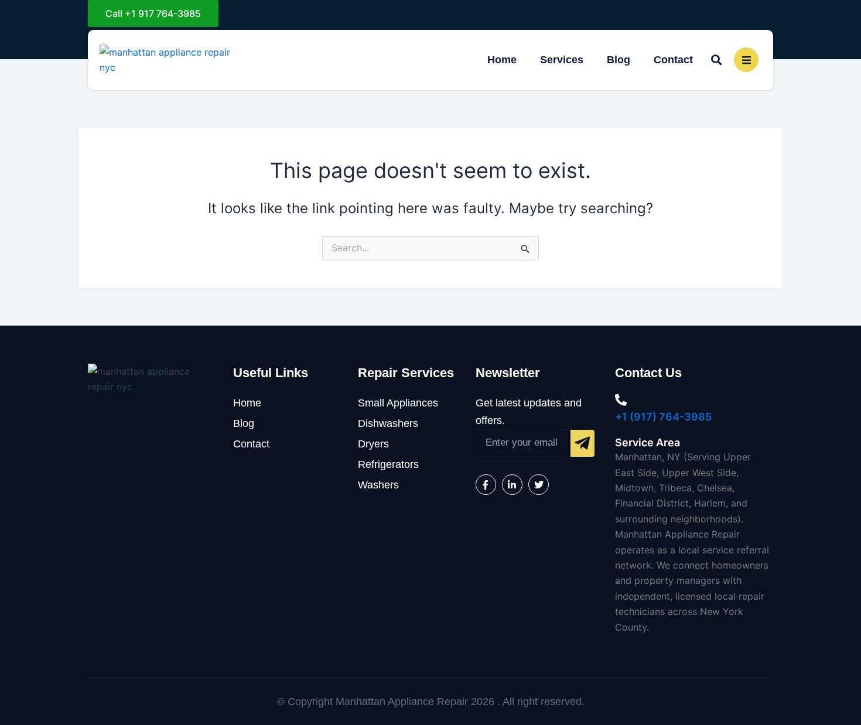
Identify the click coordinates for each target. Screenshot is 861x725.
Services (561, 60)
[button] (716, 60)
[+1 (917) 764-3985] (621, 400)
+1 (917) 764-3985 (663, 417)
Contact (673, 60)
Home (502, 60)
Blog (618, 60)
